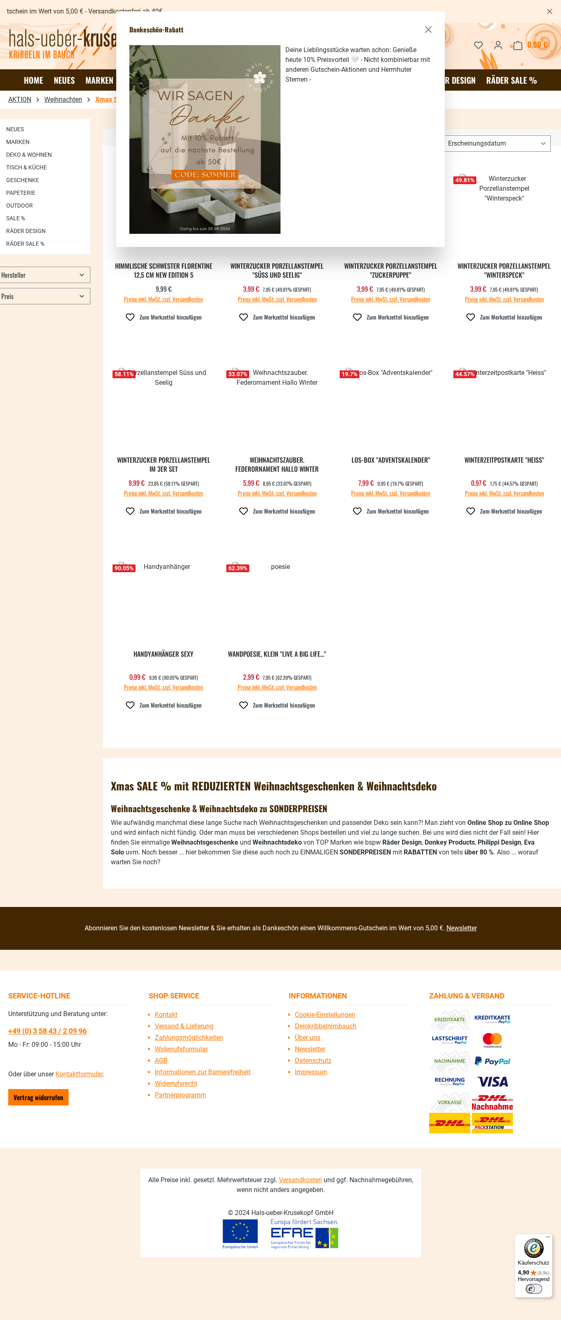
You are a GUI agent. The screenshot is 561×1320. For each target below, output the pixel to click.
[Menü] (548, 1239)
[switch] (534, 1289)
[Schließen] (428, 29)
